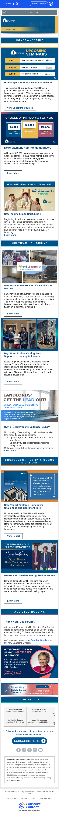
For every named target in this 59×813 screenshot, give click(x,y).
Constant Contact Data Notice (41, 798)
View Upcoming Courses (20, 108)
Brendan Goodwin (39, 640)
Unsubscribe (12, 798)
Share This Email (31, 12)
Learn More (13, 173)
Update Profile (23, 798)
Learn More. (10, 235)
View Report (13, 536)
